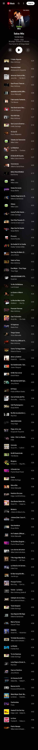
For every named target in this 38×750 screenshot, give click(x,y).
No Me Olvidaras (23, 78)
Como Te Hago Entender (18, 349)
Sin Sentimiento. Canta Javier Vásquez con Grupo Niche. (18, 365)
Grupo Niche (15, 190)
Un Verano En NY (16, 678)
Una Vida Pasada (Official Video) (18, 220)
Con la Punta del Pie (17, 397)
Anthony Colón (22, 496)
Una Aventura (15, 525)
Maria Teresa (15, 622)
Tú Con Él (14, 132)
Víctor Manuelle (16, 94)
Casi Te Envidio (16, 316)
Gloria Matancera (14, 399)
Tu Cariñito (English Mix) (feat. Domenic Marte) (18, 541)
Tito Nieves (14, 102)
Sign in (30, 3)
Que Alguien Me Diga (18, 614)
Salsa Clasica (14, 150)
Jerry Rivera (14, 78)
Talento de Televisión (18, 140)
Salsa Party (23, 681)
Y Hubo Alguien (16, 59)
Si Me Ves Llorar (16, 373)
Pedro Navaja (15, 726)
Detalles (13, 630)
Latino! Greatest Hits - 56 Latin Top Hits (23, 448)
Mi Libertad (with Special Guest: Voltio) (18, 381)
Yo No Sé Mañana (17, 284)
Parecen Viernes (16, 308)
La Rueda (14, 646)
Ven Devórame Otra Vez (18, 107)
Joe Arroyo (14, 576)
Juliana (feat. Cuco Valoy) (18, 517)
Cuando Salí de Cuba (23, 697)
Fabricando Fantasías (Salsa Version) (18, 99)
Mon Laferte (15, 600)
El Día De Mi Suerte (17, 156)
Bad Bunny (14, 174)
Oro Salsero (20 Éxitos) (23, 319)
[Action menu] (28, 50)
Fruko (12, 391)
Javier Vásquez (16, 367)
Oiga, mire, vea (16, 429)
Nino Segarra (14, 584)
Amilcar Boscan (23, 552)
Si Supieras (15, 324)
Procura (13, 236)
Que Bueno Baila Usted (18, 501)
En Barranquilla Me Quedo (18, 574)
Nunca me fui (15, 686)
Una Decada (23, 359)
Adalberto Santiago (14, 303)
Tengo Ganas (15, 332)
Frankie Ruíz (15, 649)
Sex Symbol (23, 303)
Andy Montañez (14, 319)
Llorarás (14, 445)
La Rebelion (15, 148)
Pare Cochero (23, 399)
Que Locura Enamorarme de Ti (18, 124)
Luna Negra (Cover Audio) (18, 662)
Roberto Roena (16, 351)
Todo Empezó (15, 606)
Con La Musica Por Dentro (23, 584)
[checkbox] (32, 61)
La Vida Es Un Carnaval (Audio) (18, 566)
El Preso (14, 389)
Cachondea (15, 702)
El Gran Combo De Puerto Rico (14, 560)
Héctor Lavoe (23, 158)
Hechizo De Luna (16, 493)
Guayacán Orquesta (17, 432)
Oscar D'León (14, 448)
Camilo (13, 223)
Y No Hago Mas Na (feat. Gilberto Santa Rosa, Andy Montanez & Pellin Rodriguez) (18, 558)
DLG (12, 295)
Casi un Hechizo (16, 670)
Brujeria (13, 461)
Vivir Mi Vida (15, 116)
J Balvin (13, 512)
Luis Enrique (15, 287)
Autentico (23, 632)
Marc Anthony (15, 62)
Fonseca (13, 689)
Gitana (13, 204)
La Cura (13, 718)
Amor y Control (16, 357)
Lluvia (13, 477)
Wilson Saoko (20, 391)
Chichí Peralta (15, 239)
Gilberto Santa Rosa (17, 166)
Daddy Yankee (15, 247)
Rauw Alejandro (16, 134)
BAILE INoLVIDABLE (17, 172)
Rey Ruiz (14, 416)
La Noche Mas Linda (18, 300)
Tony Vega (14, 271)
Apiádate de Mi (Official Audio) (18, 91)
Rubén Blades (14, 359)
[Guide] (4, 3)
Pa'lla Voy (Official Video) (18, 341)
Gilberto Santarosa (17, 199)
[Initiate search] (18, 3)
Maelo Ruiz (14, 327)
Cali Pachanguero (17, 405)
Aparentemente (16, 421)
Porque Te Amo (16, 582)
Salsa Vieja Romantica (23, 713)
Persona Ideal (15, 67)
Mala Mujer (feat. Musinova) (18, 694)
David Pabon (15, 375)
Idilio (12, 180)
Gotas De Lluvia (16, 188)
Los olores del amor (18, 549)
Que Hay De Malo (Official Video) (18, 252)
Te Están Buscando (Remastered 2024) (18, 638)
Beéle (23, 592)
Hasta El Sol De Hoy (17, 710)
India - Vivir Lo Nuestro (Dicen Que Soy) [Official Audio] (18, 437)
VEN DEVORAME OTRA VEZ (18, 276)
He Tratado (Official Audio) (18, 533)
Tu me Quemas (16, 654)
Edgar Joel (14, 496)
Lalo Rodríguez (16, 110)
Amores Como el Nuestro (18, 75)
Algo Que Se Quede (17, 228)
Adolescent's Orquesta (18, 70)
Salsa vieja (23, 721)
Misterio (14, 509)
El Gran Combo (14, 464)
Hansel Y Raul (15, 624)
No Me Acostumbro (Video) (18, 413)
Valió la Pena (15, 260)
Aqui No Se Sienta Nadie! (23, 464)
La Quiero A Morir (17, 292)
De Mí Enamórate (16, 453)
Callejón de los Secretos (18, 598)
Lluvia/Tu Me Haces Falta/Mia (18, 212)
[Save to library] (10, 50)
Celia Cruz (14, 568)
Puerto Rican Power (17, 472)
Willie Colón (14, 142)
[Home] (11, 3)
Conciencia (15, 164)
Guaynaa (14, 279)
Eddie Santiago (16, 126)
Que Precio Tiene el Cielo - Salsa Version (18, 83)
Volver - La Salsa (16, 590)
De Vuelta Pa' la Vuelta (18, 244)
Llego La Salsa (23, 504)
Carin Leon (20, 223)
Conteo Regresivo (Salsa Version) (18, 196)
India (12, 440)
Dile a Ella (14, 485)
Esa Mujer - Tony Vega (18, 268)
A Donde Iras (15, 469)
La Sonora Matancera (14, 697)
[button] (10, 50)
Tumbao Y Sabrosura (23, 150)
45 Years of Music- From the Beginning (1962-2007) (23, 560)
